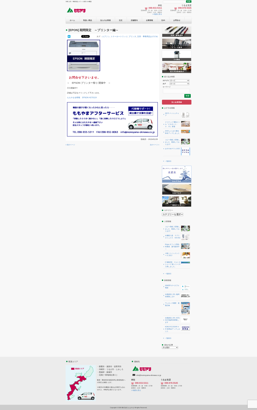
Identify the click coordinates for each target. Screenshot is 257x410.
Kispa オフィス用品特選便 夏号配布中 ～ (172, 246)
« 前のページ (70, 145)
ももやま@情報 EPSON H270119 (82, 97)
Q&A (163, 20)
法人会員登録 (176, 102)
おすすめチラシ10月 (172, 149)
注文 (120, 20)
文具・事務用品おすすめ (147, 36)
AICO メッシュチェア (172, 114)
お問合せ (176, 20)
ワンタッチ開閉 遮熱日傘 (172, 304)
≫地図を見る (157, 14)
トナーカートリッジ (119, 36)
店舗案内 (134, 20)
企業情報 (149, 20)
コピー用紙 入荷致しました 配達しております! (172, 142)
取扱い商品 (87, 20)
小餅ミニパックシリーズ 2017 (172, 254)
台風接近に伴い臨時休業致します (172, 295)
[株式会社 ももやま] (78, 12)
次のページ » (154, 145)
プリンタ (132, 36)
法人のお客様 (105, 20)
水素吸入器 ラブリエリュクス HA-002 (172, 237)
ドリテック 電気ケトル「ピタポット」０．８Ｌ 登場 (172, 124)
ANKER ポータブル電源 (172, 287)
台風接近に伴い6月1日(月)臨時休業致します (172, 320)
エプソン (106, 36)
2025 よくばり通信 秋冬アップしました (172, 132)
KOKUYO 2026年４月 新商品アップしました (172, 329)
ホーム (72, 20)
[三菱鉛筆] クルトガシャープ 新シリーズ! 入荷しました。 (172, 264)
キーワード (167, 87)
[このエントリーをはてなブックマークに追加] (69, 36)
